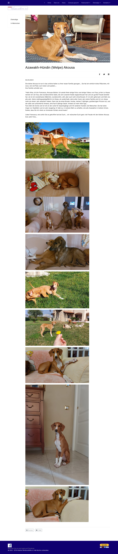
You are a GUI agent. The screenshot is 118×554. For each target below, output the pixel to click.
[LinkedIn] (108, 74)
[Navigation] (8, 3)
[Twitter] (104, 74)
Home (49, 3)
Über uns (56, 3)
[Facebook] (99, 74)
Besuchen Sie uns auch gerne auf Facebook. (21, 548)
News (63, 3)
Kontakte (106, 3)
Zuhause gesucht (73, 3)
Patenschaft (85, 3)
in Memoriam (15, 23)
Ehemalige (96, 3)
